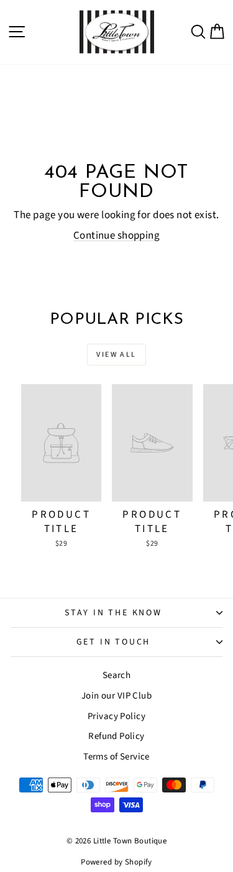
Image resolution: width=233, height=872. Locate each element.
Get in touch (113, 642)
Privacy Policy (116, 716)
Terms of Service (116, 756)
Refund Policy (116, 736)
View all (116, 354)
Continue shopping (116, 235)
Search (117, 675)
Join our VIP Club (116, 695)
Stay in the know (113, 613)
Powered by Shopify (116, 862)
